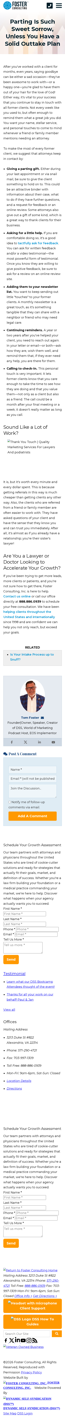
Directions (14, 1088)
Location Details (19, 1081)
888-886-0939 (35, 1286)
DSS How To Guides (40, 1321)
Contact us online (17, 596)
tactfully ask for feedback (38, 243)
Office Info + (23, 1296)
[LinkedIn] (18, 1342)
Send (11, 959)
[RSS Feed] (34, 1342)
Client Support (32, 1308)
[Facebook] (6, 1342)
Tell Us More (13, 939)
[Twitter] (12, 1342)
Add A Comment (32, 816)
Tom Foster (30, 718)
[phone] (50, 6)
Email (8, 934)
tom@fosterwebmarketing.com (43, 718)
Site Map (9, 1413)
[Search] (57, 1333)
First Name (12, 909)
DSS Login (25, 1413)
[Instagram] (29, 1342)
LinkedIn (39, 742)
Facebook (11, 742)
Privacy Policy (31, 1372)
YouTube (53, 742)
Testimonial (14, 973)
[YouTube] (23, 1342)
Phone (9, 929)
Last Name (12, 919)
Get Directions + (45, 1296)
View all (9, 1010)
